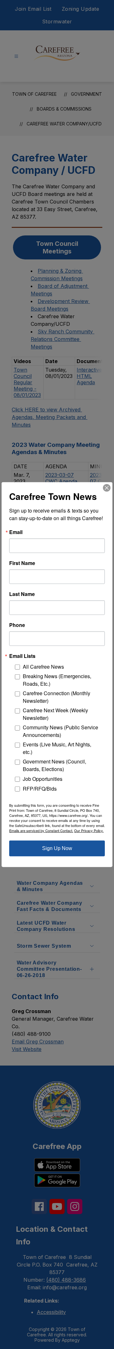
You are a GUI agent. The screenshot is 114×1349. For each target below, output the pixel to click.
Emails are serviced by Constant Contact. (41, 830)
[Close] (107, 487)
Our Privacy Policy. (89, 830)
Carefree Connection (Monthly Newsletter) (56, 697)
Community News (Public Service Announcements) (60, 731)
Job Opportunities (42, 778)
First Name (22, 562)
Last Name (22, 593)
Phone (17, 624)
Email (15, 531)
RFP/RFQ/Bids (40, 788)
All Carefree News (43, 666)
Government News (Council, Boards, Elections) (54, 765)
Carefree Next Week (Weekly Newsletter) (55, 714)
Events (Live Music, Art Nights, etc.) (57, 748)
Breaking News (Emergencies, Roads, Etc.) (57, 679)
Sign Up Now (57, 848)
